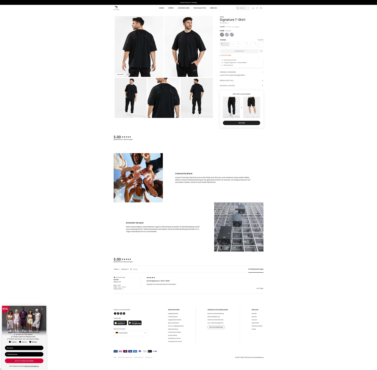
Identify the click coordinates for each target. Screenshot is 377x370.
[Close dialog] (41, 309)
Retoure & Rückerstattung (215, 313)
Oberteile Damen (173, 329)
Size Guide (260, 39)
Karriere (254, 317)
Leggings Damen (173, 313)
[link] (261, 8)
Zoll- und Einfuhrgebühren (215, 323)
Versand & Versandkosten (215, 320)
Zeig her (241, 123)
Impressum (148, 357)
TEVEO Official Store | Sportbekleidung (251, 357)
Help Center (255, 323)
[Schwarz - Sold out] (222, 35)
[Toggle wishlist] (261, 51)
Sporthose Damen (173, 323)
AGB (115, 357)
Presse (254, 329)
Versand (237, 27)
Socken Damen (172, 335)
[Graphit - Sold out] (227, 35)
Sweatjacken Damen (174, 338)
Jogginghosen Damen (174, 320)
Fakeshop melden (257, 326)
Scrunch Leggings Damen (176, 326)
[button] (243, 8)
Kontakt (254, 313)
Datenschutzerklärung (125, 357)
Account (254, 320)
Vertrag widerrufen (216, 327)
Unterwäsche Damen (174, 332)
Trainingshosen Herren (175, 341)
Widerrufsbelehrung (213, 317)
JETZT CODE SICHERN (24, 361)
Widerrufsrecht (139, 357)
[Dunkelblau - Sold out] (232, 35)
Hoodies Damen (173, 317)
